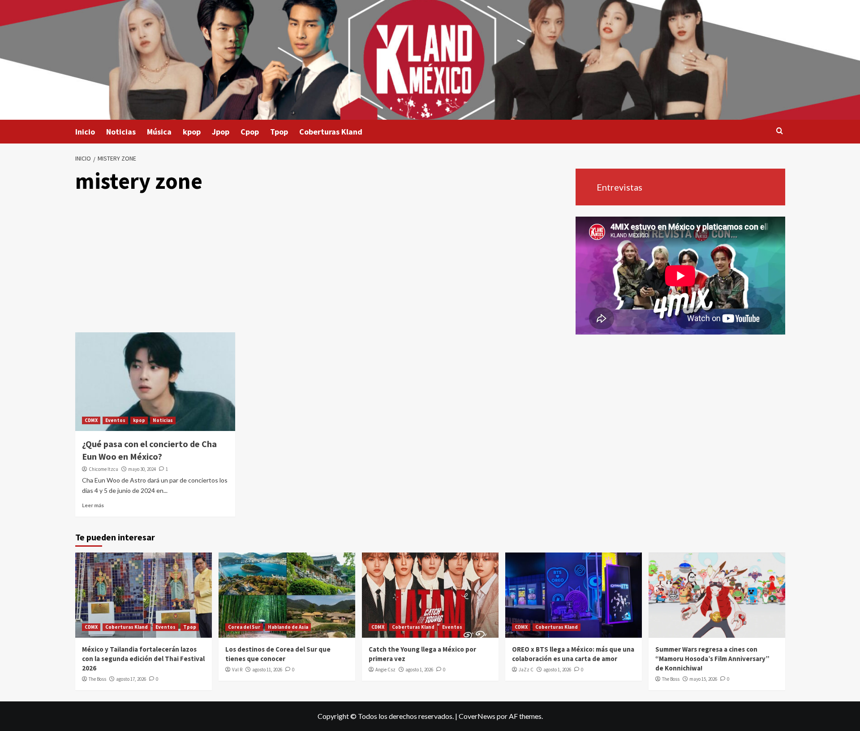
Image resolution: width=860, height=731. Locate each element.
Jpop (220, 131)
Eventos (115, 420)
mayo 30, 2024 (142, 469)
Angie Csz (385, 669)
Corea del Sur (244, 627)
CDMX (91, 420)
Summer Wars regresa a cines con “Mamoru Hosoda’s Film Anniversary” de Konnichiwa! (712, 658)
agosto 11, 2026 (267, 669)
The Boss (97, 679)
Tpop (279, 131)
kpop (192, 131)
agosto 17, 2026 (131, 679)
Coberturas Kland (330, 131)
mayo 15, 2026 (703, 679)
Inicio (85, 131)
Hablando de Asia (288, 627)
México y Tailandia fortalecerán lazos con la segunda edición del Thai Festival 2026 (143, 658)
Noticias (121, 131)
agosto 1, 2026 (419, 669)
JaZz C (526, 669)
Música (159, 131)
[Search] (779, 131)
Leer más (93, 505)
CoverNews (477, 716)
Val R (237, 669)
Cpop (250, 131)
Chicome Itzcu (103, 469)
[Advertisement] (322, 265)
